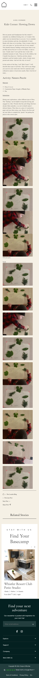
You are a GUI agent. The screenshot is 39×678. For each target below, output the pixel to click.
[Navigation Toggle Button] (35, 4)
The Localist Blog (12, 494)
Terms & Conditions (12, 675)
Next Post (6, 501)
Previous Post (7, 498)
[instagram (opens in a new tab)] (22, 631)
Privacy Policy (24, 675)
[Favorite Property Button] (31, 553)
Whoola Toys (26, 89)
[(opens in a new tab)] (19, 564)
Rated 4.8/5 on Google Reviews (25, 670)
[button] (34, 547)
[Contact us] (31, 4)
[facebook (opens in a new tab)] (17, 631)
